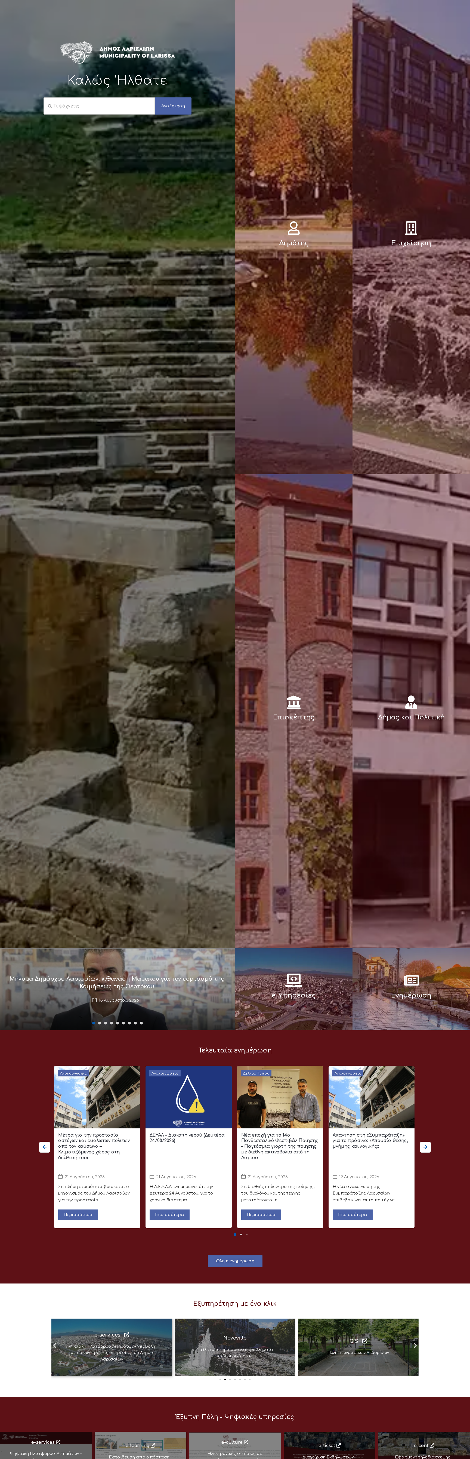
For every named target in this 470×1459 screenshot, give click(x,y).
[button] (93, 1023)
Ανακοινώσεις (73, 1073)
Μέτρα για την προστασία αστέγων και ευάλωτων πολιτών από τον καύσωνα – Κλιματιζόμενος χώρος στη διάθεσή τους (94, 1146)
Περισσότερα (78, 1214)
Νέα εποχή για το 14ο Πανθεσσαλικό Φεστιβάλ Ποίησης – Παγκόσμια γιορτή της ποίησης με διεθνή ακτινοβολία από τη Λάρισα (280, 1146)
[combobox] (99, 106)
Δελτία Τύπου (256, 1073)
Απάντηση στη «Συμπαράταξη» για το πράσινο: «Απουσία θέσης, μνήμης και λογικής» (370, 1141)
